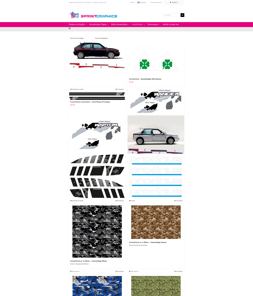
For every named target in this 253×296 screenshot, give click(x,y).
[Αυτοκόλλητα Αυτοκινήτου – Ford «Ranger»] (156, 101)
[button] (70, 28)
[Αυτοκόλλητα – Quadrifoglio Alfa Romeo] (156, 61)
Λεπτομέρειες (120, 89)
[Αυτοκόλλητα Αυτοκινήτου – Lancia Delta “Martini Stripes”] (156, 136)
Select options (75, 271)
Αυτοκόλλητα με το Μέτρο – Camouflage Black (88, 261)
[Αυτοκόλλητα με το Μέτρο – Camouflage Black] (97, 231)
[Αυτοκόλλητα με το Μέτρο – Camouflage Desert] (156, 222)
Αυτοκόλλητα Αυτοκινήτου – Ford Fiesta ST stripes (90, 102)
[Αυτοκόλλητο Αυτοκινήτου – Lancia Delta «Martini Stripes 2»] (97, 55)
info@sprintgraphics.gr (99, 2)
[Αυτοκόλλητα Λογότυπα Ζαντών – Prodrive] (156, 176)
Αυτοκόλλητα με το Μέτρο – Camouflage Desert (148, 242)
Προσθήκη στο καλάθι (77, 89)
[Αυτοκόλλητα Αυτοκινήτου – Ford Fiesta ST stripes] (97, 96)
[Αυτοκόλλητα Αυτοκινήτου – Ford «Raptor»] (97, 135)
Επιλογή (132, 200)
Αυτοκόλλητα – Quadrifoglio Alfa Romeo (145, 79)
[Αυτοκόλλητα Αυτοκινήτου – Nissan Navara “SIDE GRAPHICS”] (97, 176)
